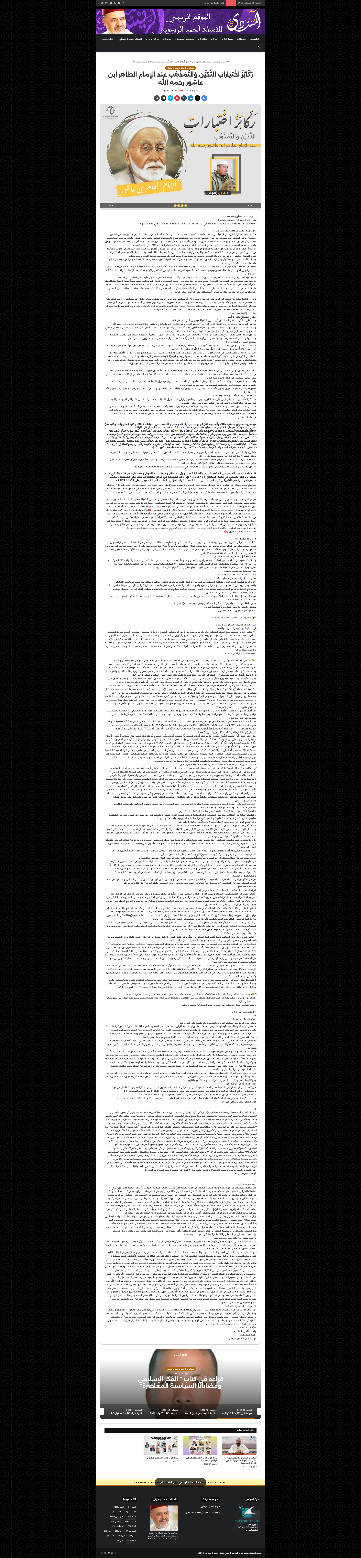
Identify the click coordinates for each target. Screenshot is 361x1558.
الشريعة (130, 1521)
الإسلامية (130, 1512)
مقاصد (131, 1540)
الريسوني (116, 1517)
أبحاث (215, 39)
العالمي (116, 1521)
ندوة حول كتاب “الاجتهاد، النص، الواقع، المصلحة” (201, 1459)
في (121, 1536)
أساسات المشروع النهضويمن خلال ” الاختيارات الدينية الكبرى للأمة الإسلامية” (241, 1460)
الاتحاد (116, 1512)
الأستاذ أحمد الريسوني (130, 39)
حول (132, 1536)
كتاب (111, 1536)
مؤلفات (242, 39)
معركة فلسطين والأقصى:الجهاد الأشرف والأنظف (203, 3)
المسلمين (118, 1526)
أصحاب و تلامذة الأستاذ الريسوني (205, 62)
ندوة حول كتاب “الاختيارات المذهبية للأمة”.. (180, 1382)
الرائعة (131, 1517)
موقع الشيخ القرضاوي (210, 1506)
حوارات (168, 39)
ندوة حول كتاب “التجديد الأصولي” (161, 1458)
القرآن (132, 1526)
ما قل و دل (153, 39)
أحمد (132, 1507)
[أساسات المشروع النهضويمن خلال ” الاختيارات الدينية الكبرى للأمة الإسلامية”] (239, 1445)
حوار (107, 1531)
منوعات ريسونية (185, 39)
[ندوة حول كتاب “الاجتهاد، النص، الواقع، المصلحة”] (200, 1445)
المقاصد (130, 1531)
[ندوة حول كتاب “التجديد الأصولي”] (161, 1445)
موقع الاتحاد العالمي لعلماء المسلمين (202, 1512)
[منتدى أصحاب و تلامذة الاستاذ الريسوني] (244, 20)
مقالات (203, 39)
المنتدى (106, 39)
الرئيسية (254, 39)
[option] (180, 1384)
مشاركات (228, 39)
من (119, 1540)
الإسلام (119, 1507)
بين (118, 1531)
